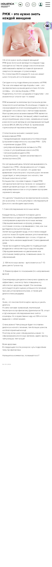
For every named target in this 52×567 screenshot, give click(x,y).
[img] (47, 4)
